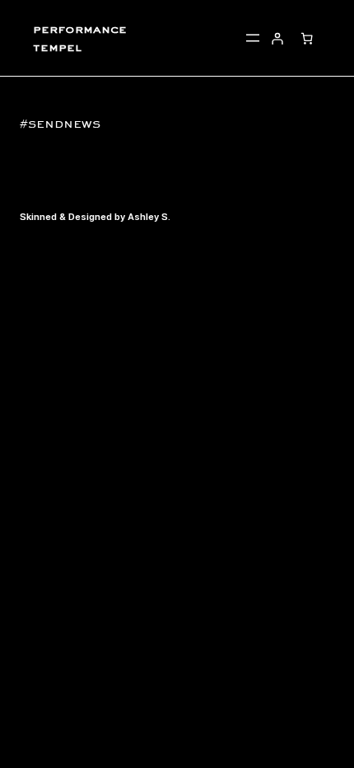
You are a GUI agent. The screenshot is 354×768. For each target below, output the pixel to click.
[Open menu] (253, 38)
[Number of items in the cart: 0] (306, 38)
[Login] (277, 38)
